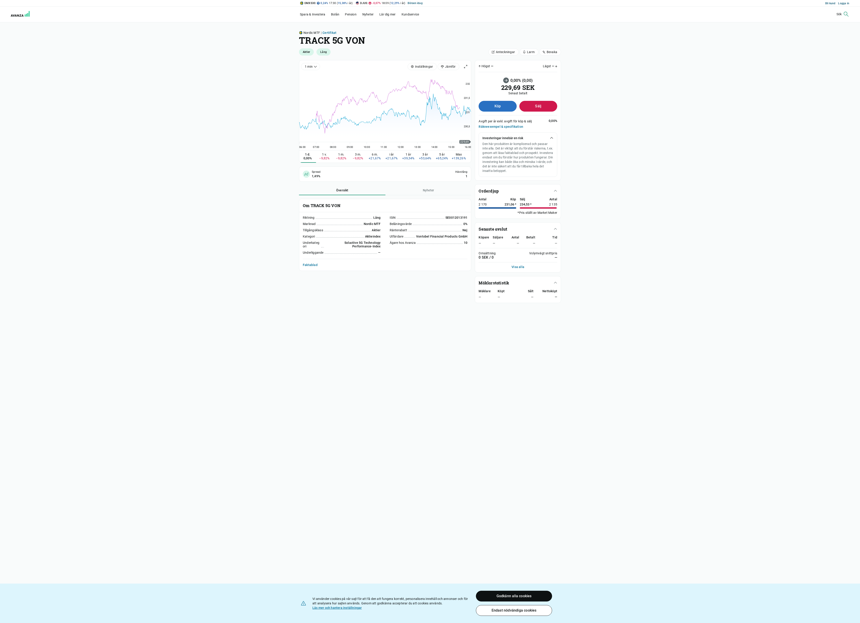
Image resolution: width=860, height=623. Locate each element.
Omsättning (487, 253)
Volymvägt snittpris (543, 253)
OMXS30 (309, 3)
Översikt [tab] (342, 190)
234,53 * (525, 204)
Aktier (306, 52)
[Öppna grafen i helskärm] (465, 66)
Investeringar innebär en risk (502, 138)
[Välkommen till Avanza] (17, 14)
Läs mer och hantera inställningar (337, 608)
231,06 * (510, 204)
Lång (323, 52)
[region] (385, 109)
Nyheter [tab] (428, 190)
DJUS (363, 3)
